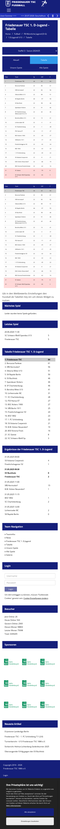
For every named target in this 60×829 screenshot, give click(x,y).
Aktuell (16, 60)
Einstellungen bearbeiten (30, 821)
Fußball (17, 34)
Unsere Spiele (16, 67)
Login (5, 775)
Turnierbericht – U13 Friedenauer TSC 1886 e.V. (25, 741)
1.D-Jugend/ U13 (15, 37)
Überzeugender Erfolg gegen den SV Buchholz (24, 751)
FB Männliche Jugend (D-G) (35, 34)
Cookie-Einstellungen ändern (36, 598)
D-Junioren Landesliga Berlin (17, 731)
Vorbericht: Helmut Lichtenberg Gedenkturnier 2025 (27, 746)
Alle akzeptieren (30, 812)
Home (8, 34)
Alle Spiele (43, 67)
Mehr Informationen (13, 805)
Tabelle (29, 37)
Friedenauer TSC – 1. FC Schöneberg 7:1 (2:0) (24, 736)
